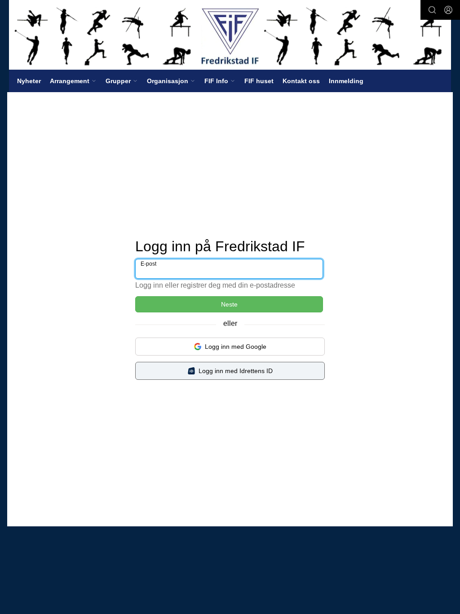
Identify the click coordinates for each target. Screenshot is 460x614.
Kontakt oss (301, 81)
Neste (229, 304)
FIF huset (259, 81)
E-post (148, 264)
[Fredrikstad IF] (230, 35)
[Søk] (432, 10)
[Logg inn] (448, 10)
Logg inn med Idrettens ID (236, 370)
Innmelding (346, 81)
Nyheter (29, 81)
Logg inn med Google (235, 346)
